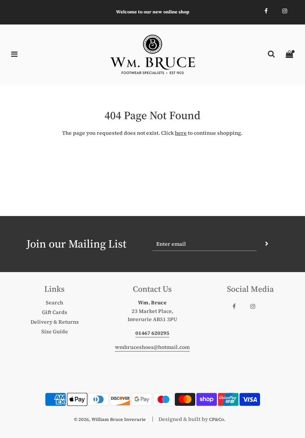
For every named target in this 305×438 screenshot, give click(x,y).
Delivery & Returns (54, 322)
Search (54, 302)
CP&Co (216, 419)
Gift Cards (54, 312)
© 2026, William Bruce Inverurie (110, 419)
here (181, 133)
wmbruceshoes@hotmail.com (152, 347)
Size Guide (54, 331)
